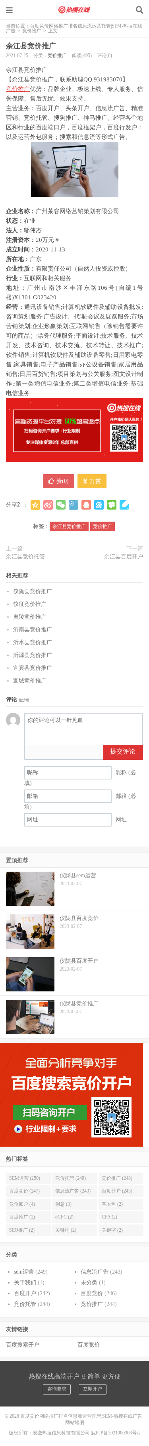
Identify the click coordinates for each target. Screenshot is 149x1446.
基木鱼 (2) (112, 1204)
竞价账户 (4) (22, 1204)
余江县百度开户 (123, 557)
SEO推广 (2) (22, 1230)
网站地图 (74, 1422)
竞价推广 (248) (117, 1178)
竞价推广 (31, 31)
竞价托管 (25, 1304)
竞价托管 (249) (70, 1178)
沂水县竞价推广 (32, 642)
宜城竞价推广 (29, 681)
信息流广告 (94, 1272)
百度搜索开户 (22, 1345)
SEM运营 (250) (24, 1178)
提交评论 (122, 751)
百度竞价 (92, 1293)
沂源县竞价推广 (32, 655)
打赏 (94, 481)
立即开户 (92, 1389)
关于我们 (25, 1283)
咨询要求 (56, 1389)
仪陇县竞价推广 (32, 591)
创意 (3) (63, 1204)
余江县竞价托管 (25, 557)
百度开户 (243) (117, 1191)
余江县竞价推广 (31, 46)
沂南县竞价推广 (32, 630)
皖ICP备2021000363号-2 (116, 1433)
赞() (62, 481)
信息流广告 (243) (73, 1191)
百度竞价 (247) (24, 1191)
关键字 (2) (112, 1230)
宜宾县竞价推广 (32, 668)
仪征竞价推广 (29, 604)
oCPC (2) (64, 1217)
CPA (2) (109, 1217)
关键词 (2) (65, 1230)
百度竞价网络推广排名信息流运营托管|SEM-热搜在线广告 (74, 10)
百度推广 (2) (22, 1217)
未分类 (89, 1283)
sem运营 (24, 1272)
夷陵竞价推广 (29, 617)
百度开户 (25, 1293)
